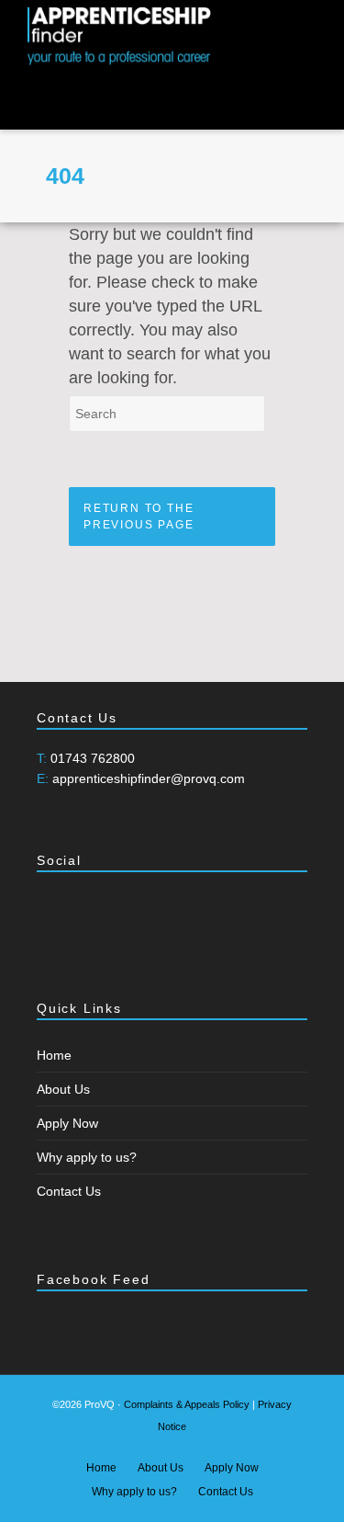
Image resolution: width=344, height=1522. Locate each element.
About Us (63, 1089)
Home (54, 1055)
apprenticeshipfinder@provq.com (148, 778)
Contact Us (69, 1191)
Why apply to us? (87, 1157)
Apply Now (67, 1123)
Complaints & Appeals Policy (187, 1404)
